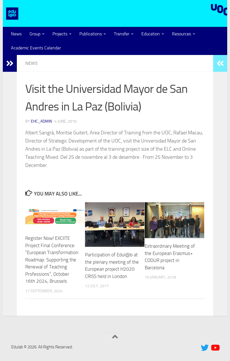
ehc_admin (41, 121)
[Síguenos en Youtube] (215, 348)
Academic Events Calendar (36, 47)
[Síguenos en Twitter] (205, 348)
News (16, 33)
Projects (59, 33)
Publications (90, 33)
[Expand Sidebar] (10, 63)
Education (150, 33)
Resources (181, 33)
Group (34, 33)
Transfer (121, 33)
